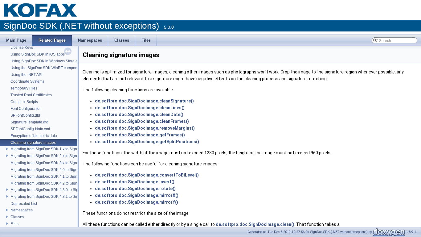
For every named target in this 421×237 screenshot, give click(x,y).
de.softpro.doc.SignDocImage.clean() (255, 224)
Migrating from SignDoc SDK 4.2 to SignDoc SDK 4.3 (54, 183)
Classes (17, 217)
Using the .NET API (26, 75)
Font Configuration (26, 108)
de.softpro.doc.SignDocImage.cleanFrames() (142, 121)
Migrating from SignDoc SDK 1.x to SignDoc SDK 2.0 (54, 149)
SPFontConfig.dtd (25, 115)
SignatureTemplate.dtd (29, 122)
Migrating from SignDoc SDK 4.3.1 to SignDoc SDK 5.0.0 (57, 196)
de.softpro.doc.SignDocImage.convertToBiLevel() (147, 175)
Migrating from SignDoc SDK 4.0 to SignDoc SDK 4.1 (54, 170)
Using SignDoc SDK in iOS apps (37, 54)
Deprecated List (23, 204)
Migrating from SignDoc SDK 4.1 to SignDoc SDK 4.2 (54, 176)
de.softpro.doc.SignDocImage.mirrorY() (136, 202)
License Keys (21, 47)
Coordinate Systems (27, 81)
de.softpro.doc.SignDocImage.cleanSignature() (144, 100)
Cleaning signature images (33, 142)
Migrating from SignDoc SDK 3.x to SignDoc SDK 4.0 (54, 163)
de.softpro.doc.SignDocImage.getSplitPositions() (147, 141)
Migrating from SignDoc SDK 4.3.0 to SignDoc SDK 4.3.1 (57, 190)
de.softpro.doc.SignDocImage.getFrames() (140, 134)
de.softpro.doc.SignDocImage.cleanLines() (140, 107)
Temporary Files (23, 88)
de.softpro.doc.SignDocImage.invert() (134, 181)
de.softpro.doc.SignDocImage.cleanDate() (139, 114)
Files (14, 224)
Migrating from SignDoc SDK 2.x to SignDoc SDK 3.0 (54, 156)
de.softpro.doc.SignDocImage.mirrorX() (136, 195)
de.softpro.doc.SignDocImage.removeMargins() (145, 128)
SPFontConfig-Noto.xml (30, 129)
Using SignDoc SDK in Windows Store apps (47, 61)
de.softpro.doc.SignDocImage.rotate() (135, 188)
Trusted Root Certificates (31, 95)
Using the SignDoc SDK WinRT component (46, 68)
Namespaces (21, 210)
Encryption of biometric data (33, 136)
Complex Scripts (24, 102)
